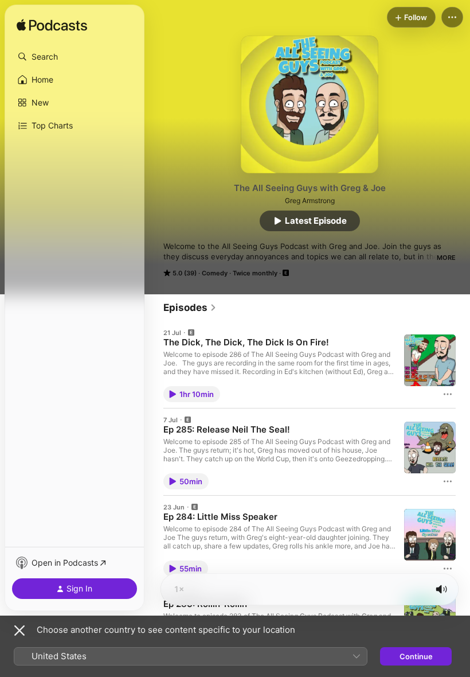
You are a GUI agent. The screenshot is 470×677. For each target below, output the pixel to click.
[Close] (19, 630)
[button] (74, 57)
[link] (190, 307)
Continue (416, 656)
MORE (446, 258)
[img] (52, 26)
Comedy (215, 273)
